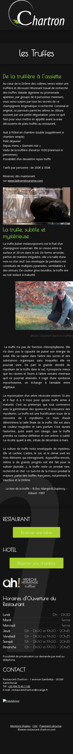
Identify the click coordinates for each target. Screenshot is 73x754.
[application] (36, 206)
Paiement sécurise (51, 726)
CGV (35, 726)
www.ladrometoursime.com (25, 180)
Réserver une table (36, 532)
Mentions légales (20, 726)
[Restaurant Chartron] (36, 14)
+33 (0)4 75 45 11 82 (19, 686)
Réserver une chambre (36, 563)
